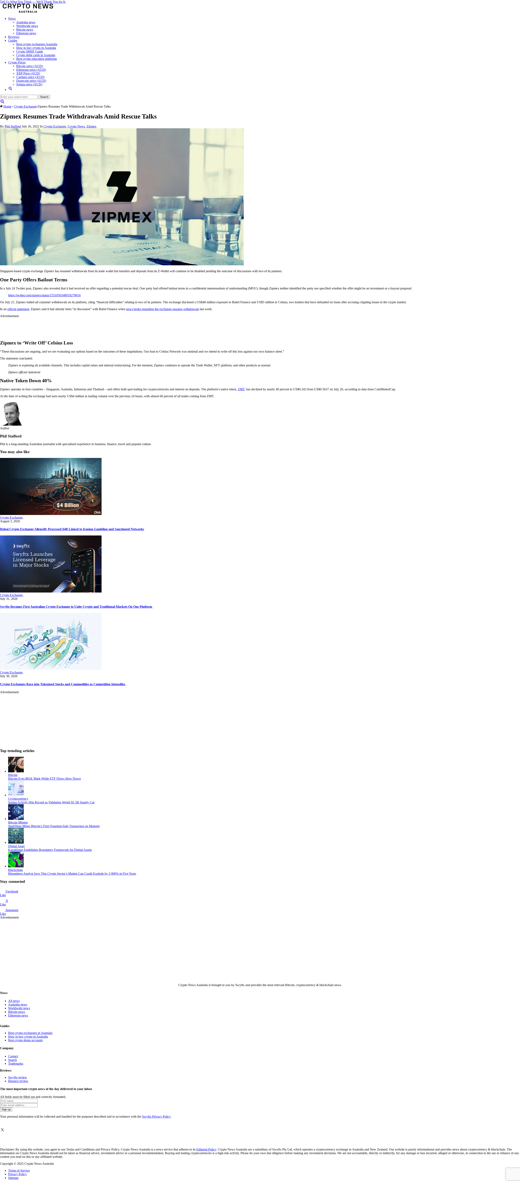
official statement (18, 309)
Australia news (25, 22)
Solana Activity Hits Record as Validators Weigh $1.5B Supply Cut (51, 802)
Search (12, 1060)
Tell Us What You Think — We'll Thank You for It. (33, 1)
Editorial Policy (206, 1149)
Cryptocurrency (18, 798)
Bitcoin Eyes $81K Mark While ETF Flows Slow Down (44, 778)
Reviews (13, 37)
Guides (12, 40)
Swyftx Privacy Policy (156, 1116)
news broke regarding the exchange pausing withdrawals (162, 309)
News (12, 18)
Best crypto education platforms (36, 58)
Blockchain (15, 870)
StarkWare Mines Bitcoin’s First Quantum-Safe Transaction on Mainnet (54, 826)
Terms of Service (19, 1170)
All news (14, 1001)
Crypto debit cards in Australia (35, 55)
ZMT (241, 389)
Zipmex (91, 126)
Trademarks (15, 1063)
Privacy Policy (17, 1174)
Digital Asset (16, 846)
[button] (10, 89)
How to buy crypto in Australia (36, 48)
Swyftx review (17, 1077)
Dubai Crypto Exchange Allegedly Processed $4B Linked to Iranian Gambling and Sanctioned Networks (72, 529)
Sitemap (13, 1178)
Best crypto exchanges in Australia (30, 1033)
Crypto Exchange (25, 106)
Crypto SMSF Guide (29, 51)
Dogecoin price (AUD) (31, 80)
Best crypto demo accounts (25, 1040)
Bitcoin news (24, 29)
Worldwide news (27, 26)
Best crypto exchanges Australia (36, 44)
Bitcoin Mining (18, 822)
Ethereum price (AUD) (31, 69)
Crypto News (76, 126)
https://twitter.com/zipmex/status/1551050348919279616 (44, 295)
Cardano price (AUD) (30, 77)
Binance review (18, 1081)
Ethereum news (26, 33)
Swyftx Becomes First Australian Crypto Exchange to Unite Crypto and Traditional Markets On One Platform (76, 606)
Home (7, 106)
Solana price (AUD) (29, 84)
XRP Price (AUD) (28, 73)
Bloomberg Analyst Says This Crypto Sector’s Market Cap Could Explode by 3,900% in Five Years (72, 873)
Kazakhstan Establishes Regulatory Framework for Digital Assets (50, 850)
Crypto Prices (17, 62)
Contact (13, 1056)
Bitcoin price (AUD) (29, 66)
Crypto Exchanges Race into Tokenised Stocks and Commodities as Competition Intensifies (63, 684)
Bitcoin (12, 775)
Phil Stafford (13, 126)
